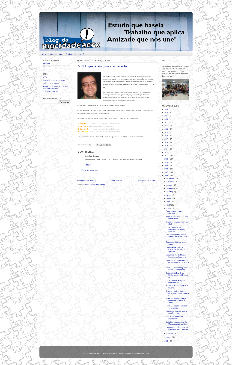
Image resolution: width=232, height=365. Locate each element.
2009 (166, 165)
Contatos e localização (75, 54)
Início (44, 54)
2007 (166, 172)
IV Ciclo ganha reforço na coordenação (102, 66)
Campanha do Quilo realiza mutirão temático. (176, 312)
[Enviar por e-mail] (97, 144)
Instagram (46, 64)
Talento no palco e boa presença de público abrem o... (177, 293)
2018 (166, 136)
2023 (166, 119)
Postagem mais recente (86, 180)
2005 (166, 341)
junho (169, 198)
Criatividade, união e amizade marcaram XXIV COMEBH (177, 328)
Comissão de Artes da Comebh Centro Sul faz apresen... (176, 249)
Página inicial (117, 180)
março (169, 208)
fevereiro (170, 334)
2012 (166, 156)
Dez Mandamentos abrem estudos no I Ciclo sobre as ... (177, 237)
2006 (166, 175)
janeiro (169, 337)
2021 (166, 126)
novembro (171, 182)
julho (168, 195)
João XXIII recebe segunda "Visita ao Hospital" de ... (176, 269)
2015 (166, 146)
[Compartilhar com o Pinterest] (109, 144)
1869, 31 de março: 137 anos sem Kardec (177, 218)
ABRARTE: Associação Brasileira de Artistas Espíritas (55, 87)
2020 (166, 129)
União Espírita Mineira (51, 83)
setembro (170, 188)
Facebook (46, 67)
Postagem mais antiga (146, 180)
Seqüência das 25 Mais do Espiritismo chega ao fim (176, 256)
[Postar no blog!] (100, 144)
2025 (166, 112)
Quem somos (56, 54)
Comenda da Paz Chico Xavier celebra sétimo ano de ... (177, 275)
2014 (166, 149)
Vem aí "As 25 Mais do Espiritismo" (174, 318)
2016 (166, 142)
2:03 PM (88, 165)
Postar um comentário (89, 170)
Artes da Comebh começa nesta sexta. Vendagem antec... (176, 300)
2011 (166, 159)
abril (168, 205)
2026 (166, 109)
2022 (166, 122)
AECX (45, 77)
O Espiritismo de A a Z (51, 91)
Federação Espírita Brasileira (54, 80)
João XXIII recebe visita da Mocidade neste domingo (176, 323)
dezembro (171, 178)
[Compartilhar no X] (103, 144)
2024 (166, 116)
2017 (166, 139)
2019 (166, 132)
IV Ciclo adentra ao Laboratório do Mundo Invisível (175, 229)
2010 (166, 162)
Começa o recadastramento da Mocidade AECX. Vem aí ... (177, 262)
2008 (166, 169)
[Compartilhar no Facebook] (106, 144)
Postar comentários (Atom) (94, 185)
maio (169, 202)
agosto (169, 192)
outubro (170, 185)
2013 (166, 152)
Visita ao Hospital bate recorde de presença (177, 307)
